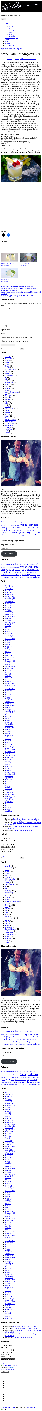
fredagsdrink (16, 525)
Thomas (9, 59)
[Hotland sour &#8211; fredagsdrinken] (28, 257)
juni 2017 (8, 694)
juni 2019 (8, 650)
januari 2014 (9, 770)
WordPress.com (31, 1407)
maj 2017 (8, 696)
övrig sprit (12, 30)
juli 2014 (8, 759)
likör (6, 390)
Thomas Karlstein (10, 420)
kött (6, 386)
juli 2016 (8, 715)
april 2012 (8, 809)
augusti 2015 (9, 735)
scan (10, 532)
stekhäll (7, 414)
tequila (11, 34)
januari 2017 (9, 703)
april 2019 (8, 653)
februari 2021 (9, 613)
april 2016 (8, 720)
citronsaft (9, 286)
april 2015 (8, 742)
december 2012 (10, 794)
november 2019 (10, 641)
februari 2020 (9, 635)
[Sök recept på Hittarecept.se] (7, 1369)
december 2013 (10, 772)
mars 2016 (8, 722)
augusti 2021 (9, 603)
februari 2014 (9, 768)
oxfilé (28, 530)
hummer (17, 527)
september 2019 (10, 644)
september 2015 (10, 733)
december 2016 (10, 705)
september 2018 (10, 666)
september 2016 (10, 711)
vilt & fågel (8, 429)
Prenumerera (9, 554)
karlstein (30, 527)
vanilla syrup (16, 288)
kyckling (7, 388)
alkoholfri (12, 36)
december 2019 (10, 639)
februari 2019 (9, 657)
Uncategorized (9, 423)
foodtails (7, 371)
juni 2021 (8, 605)
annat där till (9, 358)
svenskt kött (11, 535)
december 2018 (10, 661)
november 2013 (10, 774)
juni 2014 (8, 761)
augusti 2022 (9, 589)
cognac (7, 364)
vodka (11, 27)
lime (8, 530)
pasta (6, 397)
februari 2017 (9, 702)
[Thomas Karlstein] (21, 486)
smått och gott (9, 408)
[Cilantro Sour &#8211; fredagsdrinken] (9, 273)
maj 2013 (8, 785)
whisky (15, 290)
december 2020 (10, 616)
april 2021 (8, 609)
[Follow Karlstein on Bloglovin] (7, 1368)
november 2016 (10, 707)
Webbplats (4, 333)
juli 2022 (8, 591)
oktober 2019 (9, 642)
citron (29, 522)
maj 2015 (8, 741)
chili (25, 522)
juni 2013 (8, 783)
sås (6, 405)
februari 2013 (9, 791)
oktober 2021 (9, 600)
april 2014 (8, 765)
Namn (3, 326)
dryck (2, 49)
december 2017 (10, 683)
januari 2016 (9, 726)
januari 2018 (9, 681)
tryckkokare (9, 421)
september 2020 (10, 622)
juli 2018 (8, 670)
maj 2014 (8, 763)
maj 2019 (8, 652)
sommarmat (33, 532)
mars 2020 (8, 633)
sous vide (8, 412)
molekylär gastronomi (17, 530)
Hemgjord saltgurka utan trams (23, 830)
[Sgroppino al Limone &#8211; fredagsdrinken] (9, 257)
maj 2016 (8, 718)
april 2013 (8, 787)
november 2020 (10, 618)
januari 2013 (9, 792)
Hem (6, 23)
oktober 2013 (9, 776)
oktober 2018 (9, 665)
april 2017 (8, 698)
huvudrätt (8, 41)
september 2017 (10, 689)
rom (10, 32)
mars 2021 (8, 611)
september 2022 (10, 587)
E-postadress (5, 330)
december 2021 (10, 596)
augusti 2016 (9, 713)
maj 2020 (8, 629)
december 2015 (10, 728)
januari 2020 (9, 637)
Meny (3, 19)
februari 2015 (9, 746)
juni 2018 (8, 672)
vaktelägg (21, 535)
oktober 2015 (9, 731)
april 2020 (8, 631)
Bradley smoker (5, 522)
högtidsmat (8, 381)
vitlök (30, 535)
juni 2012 (8, 805)
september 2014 (10, 755)
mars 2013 (8, 789)
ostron (24, 530)
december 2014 (10, 750)
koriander (36, 527)
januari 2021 (9, 615)
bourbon (3, 286)
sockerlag (26, 532)
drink (7, 525)
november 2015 (10, 729)
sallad (7, 403)
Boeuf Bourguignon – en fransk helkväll (26, 819)
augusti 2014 (9, 757)
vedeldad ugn (9, 425)
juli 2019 (8, 648)
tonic (17, 535)
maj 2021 (8, 607)
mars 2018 (8, 678)
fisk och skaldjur (10, 370)
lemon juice (25, 286)
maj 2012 (8, 807)
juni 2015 (8, 739)
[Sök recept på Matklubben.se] (9, 1365)
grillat (13, 527)
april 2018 (8, 676)
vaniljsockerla (8, 288)
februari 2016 (9, 724)
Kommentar (5, 309)
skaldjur (18, 533)
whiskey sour (8, 290)
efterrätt (7, 43)
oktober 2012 (9, 798)
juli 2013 (8, 781)
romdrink (3, 532)
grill (6, 379)
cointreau (3, 525)
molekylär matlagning (12, 38)
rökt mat (7, 399)
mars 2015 (8, 744)
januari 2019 (9, 659)
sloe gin (7, 407)
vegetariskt (8, 427)
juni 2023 (8, 585)
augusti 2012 (9, 802)
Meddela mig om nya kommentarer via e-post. (18, 337)
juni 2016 (8, 716)
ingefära (22, 527)
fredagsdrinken (9, 25)
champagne (19, 522)
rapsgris (32, 530)
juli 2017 (8, 692)
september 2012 (10, 800)
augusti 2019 (9, 646)
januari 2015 (9, 748)
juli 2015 (8, 737)
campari (12, 522)
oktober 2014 (9, 753)
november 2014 (10, 752)
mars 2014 (8, 766)
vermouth (26, 535)
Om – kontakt (9, 45)
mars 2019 (8, 655)
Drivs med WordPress (8, 1407)
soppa (7, 410)
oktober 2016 (9, 709)
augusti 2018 (9, 668)
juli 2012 (8, 803)
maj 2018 (8, 674)
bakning (7, 360)
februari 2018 (9, 679)
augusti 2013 (9, 779)
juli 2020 (8, 626)
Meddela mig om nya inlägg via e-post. (15, 341)
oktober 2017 (9, 687)
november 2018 (10, 663)
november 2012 (10, 796)
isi (25, 527)
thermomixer (9, 418)
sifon (13, 532)
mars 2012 (8, 811)
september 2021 (10, 602)
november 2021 (10, 598)
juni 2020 (8, 628)
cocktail (35, 522)
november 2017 (10, 685)
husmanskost (9, 383)
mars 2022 (8, 592)
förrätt (7, 40)
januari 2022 (9, 594)
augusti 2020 (9, 624)
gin (10, 28)
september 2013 (10, 778)
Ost (6, 394)
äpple (39, 535)
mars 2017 (8, 700)
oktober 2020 (9, 620)
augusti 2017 (9, 691)
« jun (2, 856)
